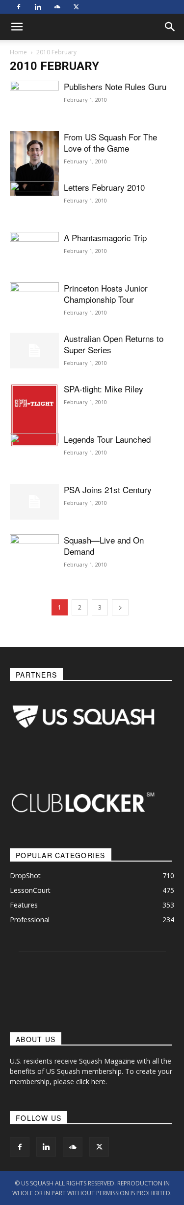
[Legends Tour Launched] (34, 450)
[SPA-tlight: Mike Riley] (34, 415)
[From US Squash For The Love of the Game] (34, 163)
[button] (170, 27)
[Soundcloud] (57, 7)
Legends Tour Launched (107, 439)
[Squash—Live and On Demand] (34, 557)
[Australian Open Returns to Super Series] (34, 350)
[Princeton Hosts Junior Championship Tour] (34, 297)
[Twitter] (76, 7)
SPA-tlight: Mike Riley (103, 389)
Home (18, 52)
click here (90, 1081)
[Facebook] (18, 7)
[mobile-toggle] (16, 27)
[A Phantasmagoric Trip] (34, 266)
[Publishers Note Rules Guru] (34, 113)
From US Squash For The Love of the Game (110, 142)
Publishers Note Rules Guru (115, 86)
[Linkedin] (37, 7)
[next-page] (120, 607)
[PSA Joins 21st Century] (34, 502)
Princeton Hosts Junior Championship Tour (106, 293)
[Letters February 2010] (34, 214)
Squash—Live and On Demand (104, 545)
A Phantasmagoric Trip (105, 237)
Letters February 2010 (104, 187)
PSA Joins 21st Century (108, 489)
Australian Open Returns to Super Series (113, 344)
